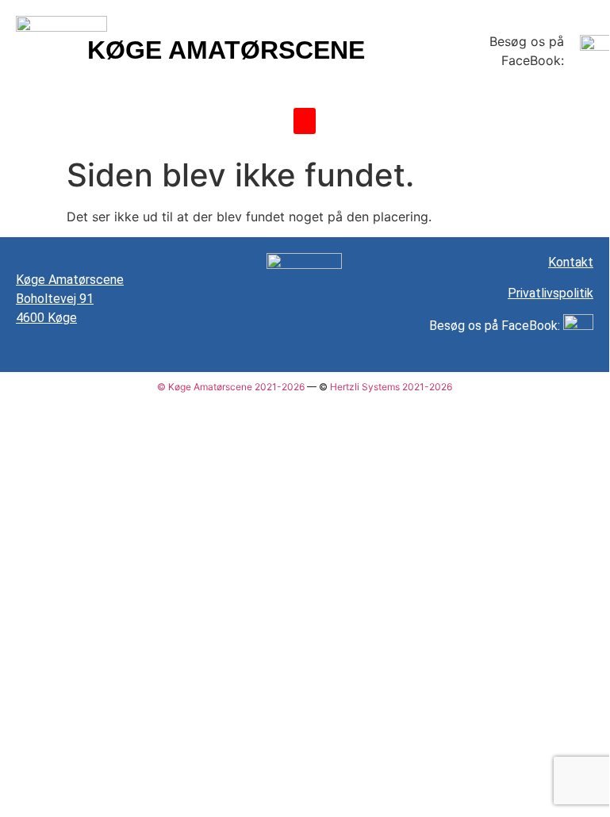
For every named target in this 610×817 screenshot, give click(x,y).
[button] (304, 121)
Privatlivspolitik (550, 293)
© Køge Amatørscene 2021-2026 (231, 387)
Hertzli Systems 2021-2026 (391, 387)
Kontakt (570, 262)
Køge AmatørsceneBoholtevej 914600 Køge (70, 298)
